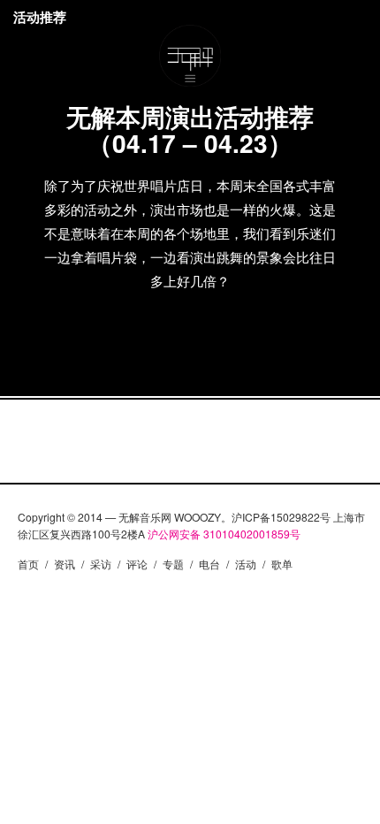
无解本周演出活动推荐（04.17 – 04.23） (190, 129)
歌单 (282, 563)
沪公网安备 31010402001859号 (224, 533)
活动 (245, 563)
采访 (100, 563)
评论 (137, 563)
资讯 (64, 563)
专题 (173, 563)
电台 (209, 563)
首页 (28, 563)
